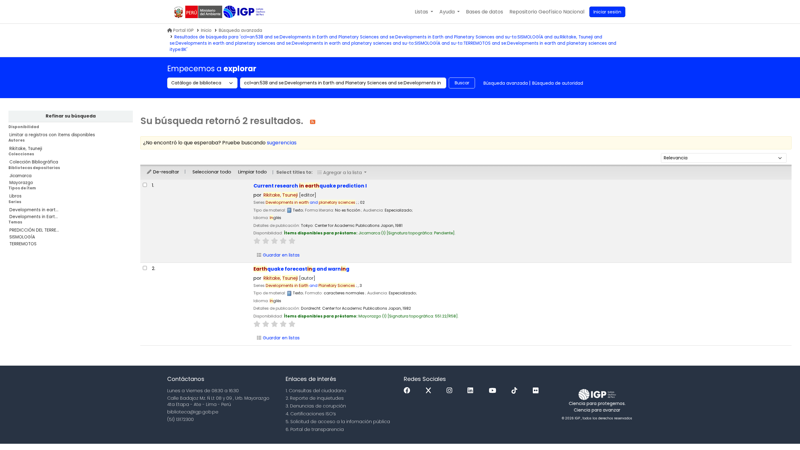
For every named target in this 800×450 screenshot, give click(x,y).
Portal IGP (183, 30)
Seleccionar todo (211, 172)
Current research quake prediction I (310, 185)
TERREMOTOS (23, 244)
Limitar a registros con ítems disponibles (52, 135)
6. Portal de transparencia (315, 429)
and (310, 202)
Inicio (206, 30)
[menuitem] (547, 12)
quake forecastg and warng (301, 269)
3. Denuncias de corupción (316, 406)
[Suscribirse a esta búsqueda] (312, 121)
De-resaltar (165, 172)
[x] (430, 391)
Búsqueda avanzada (240, 30)
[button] (424, 12)
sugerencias (282, 142)
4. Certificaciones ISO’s (311, 414)
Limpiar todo (252, 172)
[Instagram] (451, 391)
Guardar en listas (281, 255)
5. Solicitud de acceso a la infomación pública (338, 421)
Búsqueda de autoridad (557, 83)
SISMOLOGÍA (22, 237)
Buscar (462, 83)
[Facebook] (408, 391)
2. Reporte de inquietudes (315, 398)
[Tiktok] (516, 391)
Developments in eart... (33, 210)
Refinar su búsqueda (71, 116)
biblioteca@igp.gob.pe (192, 412)
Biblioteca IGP (244, 12)
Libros (15, 196)
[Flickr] (537, 391)
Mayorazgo (21, 183)
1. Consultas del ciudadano (316, 391)
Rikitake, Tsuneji (25, 149)
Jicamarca (20, 176)
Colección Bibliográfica (33, 162)
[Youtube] (494, 391)
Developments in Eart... (33, 217)
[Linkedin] (472, 391)
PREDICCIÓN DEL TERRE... (34, 230)
